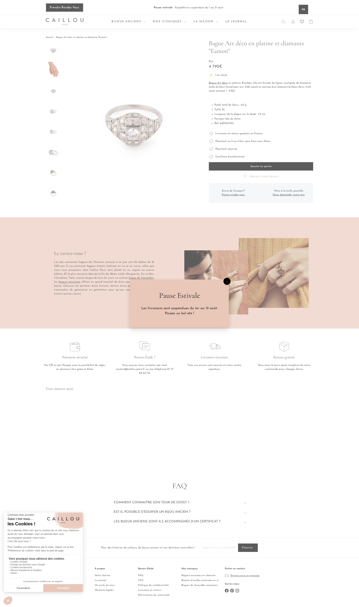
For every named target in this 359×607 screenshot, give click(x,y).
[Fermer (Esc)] (227, 281)
